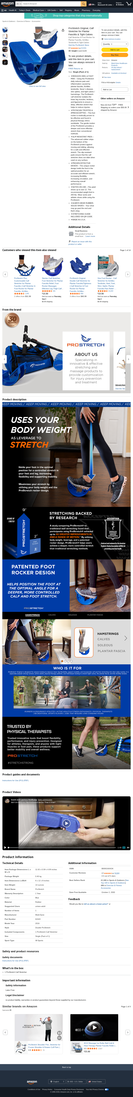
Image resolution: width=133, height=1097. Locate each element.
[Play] (4, 847)
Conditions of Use (34, 1089)
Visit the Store (121, 389)
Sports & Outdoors (8, 21)
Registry (68, 10)
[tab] (62, 661)
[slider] (62, 847)
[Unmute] (128, 847)
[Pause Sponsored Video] (59, 1033)
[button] (4, 10)
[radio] (5, 30)
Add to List (107, 90)
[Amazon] (7, 4)
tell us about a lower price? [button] (96, 904)
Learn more (90, 236)
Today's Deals (24, 10)
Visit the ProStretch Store (78, 45)
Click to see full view (37, 86)
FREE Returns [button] (74, 69)
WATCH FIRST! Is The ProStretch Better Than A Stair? (33, 802)
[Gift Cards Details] (57, 10)
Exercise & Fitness (23, 21)
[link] (25, 284)
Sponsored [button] (5, 1010)
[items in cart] (129, 4)
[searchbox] (51, 3)
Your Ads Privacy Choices (95, 1089)
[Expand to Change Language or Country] (63, 1082)
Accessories (36, 21)
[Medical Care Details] (45, 10)
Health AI (12, 10)
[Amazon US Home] (32, 1082)
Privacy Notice (47, 1089)
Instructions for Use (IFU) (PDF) (15, 780)
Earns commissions (45, 800)
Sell (60, 10)
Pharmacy (86, 10)
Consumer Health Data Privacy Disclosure (69, 1089)
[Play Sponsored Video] (94, 1027)
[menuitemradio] (123, 848)
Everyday (96, 10)
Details (118, 82)
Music (76, 10)
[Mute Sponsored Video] (59, 1038)
